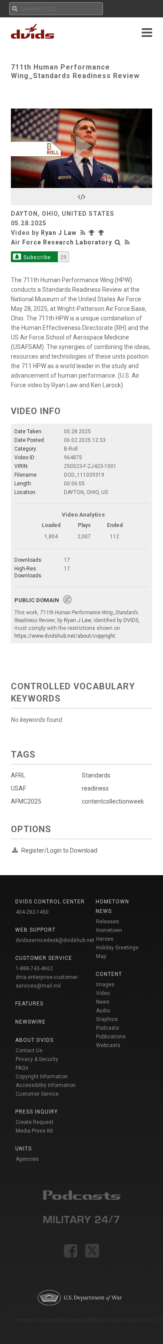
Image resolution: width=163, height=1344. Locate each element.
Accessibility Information (46, 1085)
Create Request (34, 1122)
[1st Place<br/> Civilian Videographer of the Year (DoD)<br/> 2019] (93, 232)
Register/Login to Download (59, 850)
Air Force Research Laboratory (61, 242)
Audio (103, 1011)
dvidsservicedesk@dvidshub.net (55, 940)
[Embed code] (81, 196)
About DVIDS (34, 1040)
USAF (18, 788)
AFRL (18, 775)
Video (103, 993)
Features (29, 1004)
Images (105, 985)
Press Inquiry (36, 1112)
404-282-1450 (32, 912)
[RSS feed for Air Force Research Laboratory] (127, 242)
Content (109, 974)
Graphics (107, 1019)
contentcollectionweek (113, 801)
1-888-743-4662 (34, 968)
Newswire (30, 1022)
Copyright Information (42, 1077)
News (103, 1002)
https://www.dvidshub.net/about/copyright (64, 636)
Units (23, 1149)
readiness (95, 788)
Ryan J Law (59, 232)
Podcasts (107, 1028)
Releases (107, 922)
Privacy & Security (37, 1059)
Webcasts (108, 1045)
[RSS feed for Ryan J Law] (84, 232)
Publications (111, 1037)
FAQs (22, 1068)
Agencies (27, 1159)
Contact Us (29, 1051)
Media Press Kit (34, 1131)
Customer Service (37, 1094)
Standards (96, 775)
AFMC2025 (26, 801)
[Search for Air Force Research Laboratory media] (118, 242)
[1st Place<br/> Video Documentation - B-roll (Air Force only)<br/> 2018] (102, 232)
